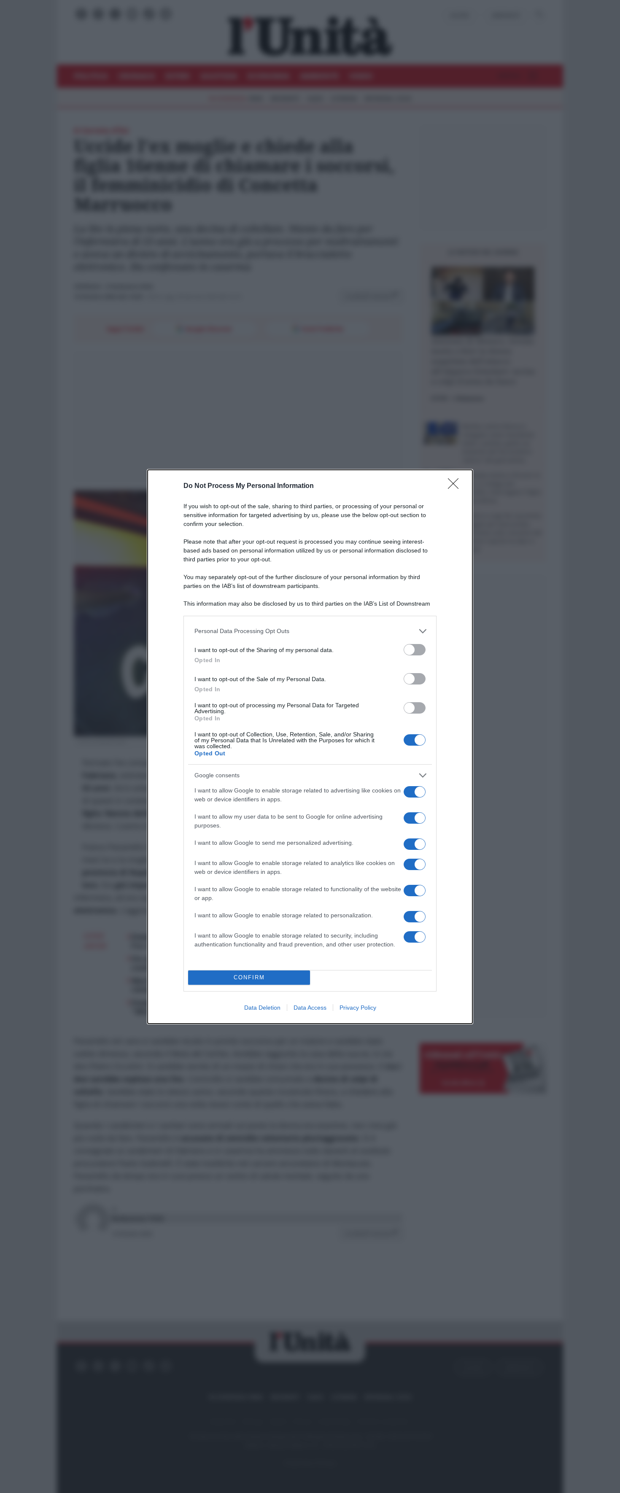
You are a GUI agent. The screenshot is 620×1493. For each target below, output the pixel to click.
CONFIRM (249, 977)
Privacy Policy (358, 1007)
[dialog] (310, 747)
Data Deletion (262, 1007)
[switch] (415, 649)
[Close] (456, 486)
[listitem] (310, 631)
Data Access (310, 1007)
